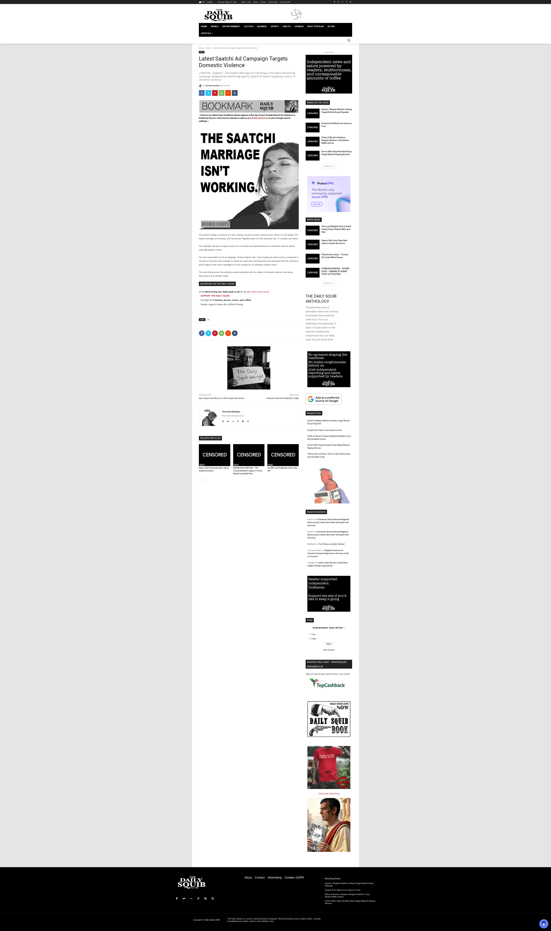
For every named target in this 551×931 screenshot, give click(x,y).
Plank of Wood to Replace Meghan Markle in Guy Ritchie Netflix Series (335, 140)
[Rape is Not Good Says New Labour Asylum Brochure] (214, 455)
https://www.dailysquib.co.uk (233, 416)
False (313, 638)
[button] (348, 40)
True (313, 634)
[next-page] (205, 480)
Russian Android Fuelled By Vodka (283, 398)
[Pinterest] (346, 2)
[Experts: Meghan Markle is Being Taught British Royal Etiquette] (313, 113)
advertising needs (260, 291)
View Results (329, 649)
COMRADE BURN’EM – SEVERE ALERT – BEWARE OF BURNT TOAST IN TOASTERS (335, 271)
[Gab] (338, 2)
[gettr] (233, 421)
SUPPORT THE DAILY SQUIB (215, 295)
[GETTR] (342, 2)
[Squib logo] (222, 14)
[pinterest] (238, 421)
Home (201, 48)
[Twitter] (350, 2)
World (208, 48)
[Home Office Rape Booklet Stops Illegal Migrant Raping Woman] (313, 156)
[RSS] (205, 899)
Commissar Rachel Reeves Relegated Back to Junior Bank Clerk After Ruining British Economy (328, 522)
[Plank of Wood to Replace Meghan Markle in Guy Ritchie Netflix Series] (313, 141)
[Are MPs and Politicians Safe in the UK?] (283, 455)
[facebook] (223, 421)
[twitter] (248, 421)
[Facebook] (334, 2)
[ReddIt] (228, 93)
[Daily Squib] (201, 85)
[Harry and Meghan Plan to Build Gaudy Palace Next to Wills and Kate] (313, 230)
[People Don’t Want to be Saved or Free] (313, 127)
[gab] (228, 421)
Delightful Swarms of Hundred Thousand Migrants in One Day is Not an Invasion (328, 553)
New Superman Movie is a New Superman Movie (221, 398)
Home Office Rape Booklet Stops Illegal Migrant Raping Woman (328, 446)
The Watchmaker (212, 85)
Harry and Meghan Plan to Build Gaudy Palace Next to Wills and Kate (336, 229)
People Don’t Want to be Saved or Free (324, 430)
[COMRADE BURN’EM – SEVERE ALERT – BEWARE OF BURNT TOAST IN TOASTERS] (313, 273)
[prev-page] (200, 480)
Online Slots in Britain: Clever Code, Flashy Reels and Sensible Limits (328, 455)
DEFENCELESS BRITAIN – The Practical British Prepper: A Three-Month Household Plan (248, 471)
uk (208, 319)
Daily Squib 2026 (212, 920)
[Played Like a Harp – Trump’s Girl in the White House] (313, 259)
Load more (327, 166)
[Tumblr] (235, 93)
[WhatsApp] (221, 93)
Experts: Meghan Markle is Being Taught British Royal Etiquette (328, 422)
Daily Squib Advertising (328, 793)
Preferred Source (260, 118)
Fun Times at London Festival (332, 544)
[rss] (243, 421)
